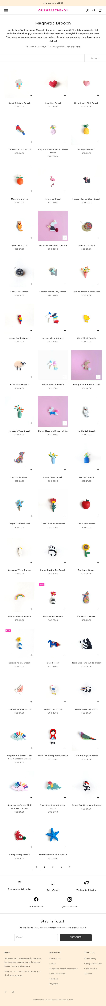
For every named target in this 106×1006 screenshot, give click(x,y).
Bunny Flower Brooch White (53, 245)
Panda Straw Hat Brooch (86, 709)
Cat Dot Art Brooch (86, 616)
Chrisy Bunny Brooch (19, 854)
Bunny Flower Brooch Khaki (86, 384)
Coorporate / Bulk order (19, 889)
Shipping (53, 979)
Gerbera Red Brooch (53, 616)
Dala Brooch (53, 663)
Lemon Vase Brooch (53, 477)
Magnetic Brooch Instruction (63, 969)
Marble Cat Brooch (87, 431)
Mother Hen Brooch (53, 709)
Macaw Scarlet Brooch (19, 338)
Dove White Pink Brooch (19, 709)
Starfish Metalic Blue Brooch (53, 854)
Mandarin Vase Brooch (19, 431)
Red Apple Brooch (86, 524)
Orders (52, 964)
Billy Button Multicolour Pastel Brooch (53, 150)
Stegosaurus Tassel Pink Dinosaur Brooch (19, 806)
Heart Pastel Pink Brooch (86, 103)
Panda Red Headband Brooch (86, 805)
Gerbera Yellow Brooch (19, 663)
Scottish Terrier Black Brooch (86, 199)
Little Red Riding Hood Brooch (53, 755)
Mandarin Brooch (19, 199)
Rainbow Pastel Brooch (19, 616)
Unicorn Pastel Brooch (53, 384)
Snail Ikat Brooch (86, 245)
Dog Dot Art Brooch (19, 477)
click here (75, 47)
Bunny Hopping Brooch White (53, 431)
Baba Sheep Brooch (19, 384)
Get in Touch (53, 890)
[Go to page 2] (69, 867)
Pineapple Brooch (86, 149)
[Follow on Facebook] (5, 992)
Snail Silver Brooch (19, 292)
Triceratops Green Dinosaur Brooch (53, 806)
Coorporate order (93, 964)
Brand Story (90, 959)
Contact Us (55, 959)
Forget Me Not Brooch (19, 524)
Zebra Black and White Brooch (86, 663)
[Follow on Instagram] (13, 992)
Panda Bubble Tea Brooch (53, 570)
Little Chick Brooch (86, 338)
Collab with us (91, 969)
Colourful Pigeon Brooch (86, 755)
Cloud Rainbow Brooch (19, 103)
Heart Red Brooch (53, 103)
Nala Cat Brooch (19, 245)
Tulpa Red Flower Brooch (53, 524)
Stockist (88, 974)
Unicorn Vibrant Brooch (53, 338)
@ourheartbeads (70, 906)
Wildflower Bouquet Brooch (86, 292)
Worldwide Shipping (86, 890)
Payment (53, 984)
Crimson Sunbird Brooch (19, 149)
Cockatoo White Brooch (19, 570)
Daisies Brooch (86, 477)
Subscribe (75, 937)
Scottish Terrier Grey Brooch (52, 292)
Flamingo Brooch (53, 199)
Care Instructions (57, 974)
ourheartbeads (36, 906)
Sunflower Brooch (86, 570)
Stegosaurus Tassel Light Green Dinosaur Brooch (19, 757)
